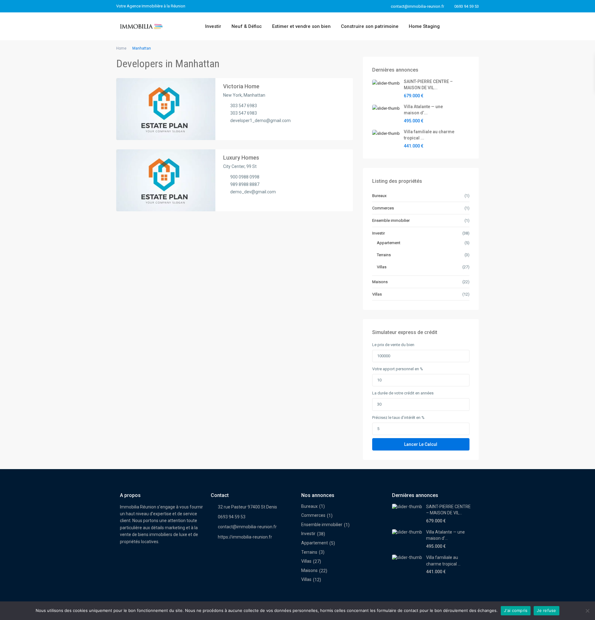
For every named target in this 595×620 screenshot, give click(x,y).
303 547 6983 (243, 105)
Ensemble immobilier (391, 220)
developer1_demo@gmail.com (260, 120)
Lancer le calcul (420, 444)
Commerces (383, 208)
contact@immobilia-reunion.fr (247, 526)
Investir (213, 26)
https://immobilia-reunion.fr (245, 536)
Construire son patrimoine (370, 26)
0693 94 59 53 (466, 6)
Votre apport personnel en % (397, 369)
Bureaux (379, 195)
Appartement (388, 242)
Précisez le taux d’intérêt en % (398, 417)
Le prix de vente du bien (393, 344)
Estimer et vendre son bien (301, 26)
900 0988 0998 (244, 177)
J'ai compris (515, 610)
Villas (381, 267)
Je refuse (546, 610)
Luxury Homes (241, 157)
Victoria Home (241, 86)
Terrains (384, 255)
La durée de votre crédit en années (403, 393)
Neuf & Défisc (246, 26)
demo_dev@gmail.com (253, 192)
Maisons (380, 281)
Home (121, 48)
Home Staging (424, 26)
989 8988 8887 (244, 184)
